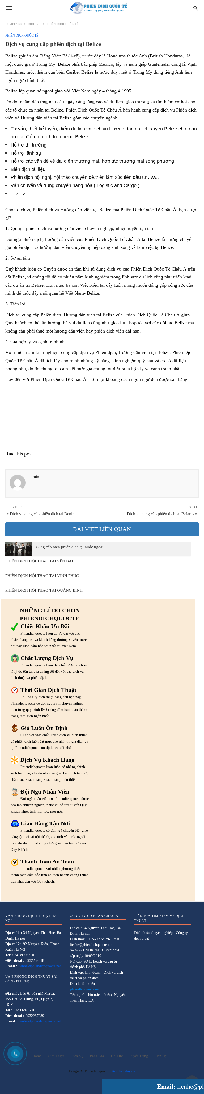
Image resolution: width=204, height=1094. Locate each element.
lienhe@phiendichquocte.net (39, 966)
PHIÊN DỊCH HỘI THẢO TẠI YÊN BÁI (39, 561)
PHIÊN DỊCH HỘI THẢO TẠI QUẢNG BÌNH (44, 590)
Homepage (13, 24)
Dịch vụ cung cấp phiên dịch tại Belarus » (162, 514)
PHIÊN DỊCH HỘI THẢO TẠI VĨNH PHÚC (42, 576)
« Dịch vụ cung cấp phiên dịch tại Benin (40, 514)
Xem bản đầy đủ (123, 1071)
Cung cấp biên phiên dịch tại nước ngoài (69, 547)
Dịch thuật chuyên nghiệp (153, 933)
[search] (196, 8)
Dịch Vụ (34, 24)
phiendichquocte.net (85, 989)
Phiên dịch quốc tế (63, 24)
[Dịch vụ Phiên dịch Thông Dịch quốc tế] (102, 8)
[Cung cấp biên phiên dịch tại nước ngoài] (18, 549)
